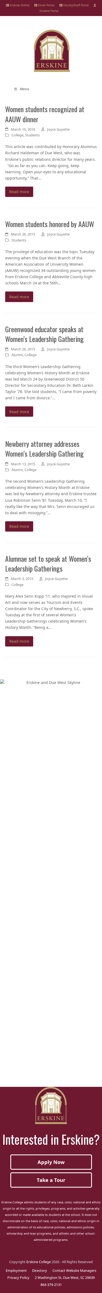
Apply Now (51, 1162)
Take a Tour (51, 1180)
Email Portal (45, 5)
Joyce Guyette (58, 129)
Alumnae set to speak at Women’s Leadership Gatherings (48, 563)
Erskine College (38, 1261)
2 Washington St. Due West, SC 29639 (65, 1277)
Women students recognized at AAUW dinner (44, 114)
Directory (39, 1270)
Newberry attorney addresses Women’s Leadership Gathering (44, 448)
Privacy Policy (18, 1277)
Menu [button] (24, 89)
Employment (16, 1270)
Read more (19, 191)
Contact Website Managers (74, 1270)
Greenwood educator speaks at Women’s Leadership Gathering (44, 334)
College (17, 135)
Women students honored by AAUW (49, 224)
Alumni (17, 354)
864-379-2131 (51, 1284)
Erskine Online (19, 5)
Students (32, 135)
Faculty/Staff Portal (76, 5)
